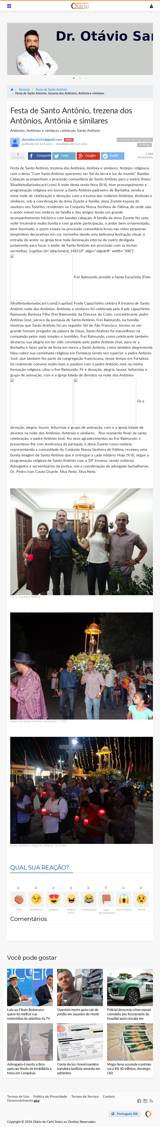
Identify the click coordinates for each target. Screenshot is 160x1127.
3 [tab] (86, 78)
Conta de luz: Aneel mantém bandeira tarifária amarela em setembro (78, 1069)
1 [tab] (74, 78)
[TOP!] (18, 899)
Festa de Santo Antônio (135, 140)
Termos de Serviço (85, 1096)
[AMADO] (53, 899)
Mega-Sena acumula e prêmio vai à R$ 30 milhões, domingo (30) (129, 1069)
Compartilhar (44, 155)
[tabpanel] (80, 49)
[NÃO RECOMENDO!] (106, 899)
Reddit (114, 155)
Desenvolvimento (20, 1100)
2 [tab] (80, 78)
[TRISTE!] (141, 899)
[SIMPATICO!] (36, 899)
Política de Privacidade (50, 1096)
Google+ (90, 155)
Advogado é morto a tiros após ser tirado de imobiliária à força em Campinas (29, 1069)
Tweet (65, 155)
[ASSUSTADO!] (123, 899)
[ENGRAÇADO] (88, 899)
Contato (109, 1096)
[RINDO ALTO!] (71, 899)
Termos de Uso (18, 1096)
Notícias (144, 145)
